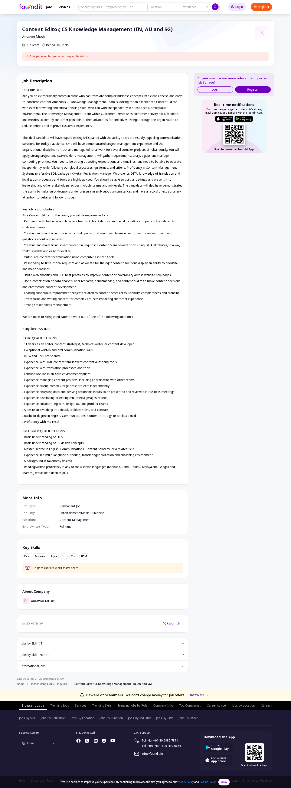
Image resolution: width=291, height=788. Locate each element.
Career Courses (271, 705)
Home (20, 684)
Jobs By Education (53, 718)
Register (263, 7)
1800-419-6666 (170, 746)
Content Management (75, 520)
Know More (196, 695)
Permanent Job (70, 506)
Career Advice (216, 705)
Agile (54, 556)
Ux (64, 556)
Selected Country (29, 732)
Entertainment (70, 513)
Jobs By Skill (27, 718)
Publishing (97, 513)
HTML (84, 556)
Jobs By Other (188, 718)
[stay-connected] (78, 740)
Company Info (163, 705)
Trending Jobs (59, 705)
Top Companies (190, 705)
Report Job (173, 623)
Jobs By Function (111, 718)
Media (85, 513)
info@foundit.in (152, 754)
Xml (73, 556)
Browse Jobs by (33, 705)
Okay (224, 782)
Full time (66, 526)
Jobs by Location (243, 705)
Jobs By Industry (139, 718)
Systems (40, 556)
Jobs (49, 7)
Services (64, 7)
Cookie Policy (208, 782)
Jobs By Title (164, 718)
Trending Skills (102, 705)
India (65, 45)
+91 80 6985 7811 (165, 740)
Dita (26, 556)
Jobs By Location (82, 718)
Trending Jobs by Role (132, 705)
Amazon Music (33, 36)
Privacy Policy (185, 782)
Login (239, 7)
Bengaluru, (53, 45)
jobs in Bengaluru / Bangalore (49, 684)
